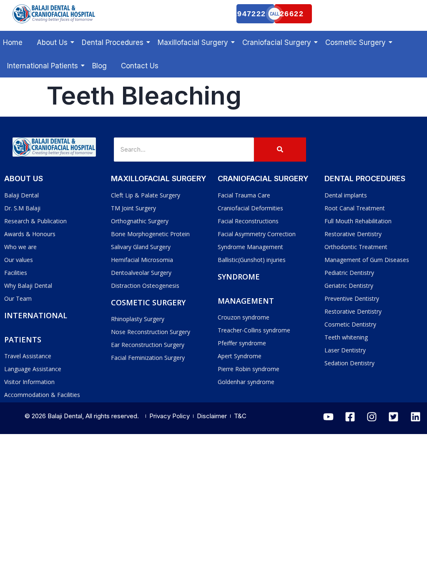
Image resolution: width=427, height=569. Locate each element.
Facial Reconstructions (248, 221)
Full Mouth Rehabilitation (358, 221)
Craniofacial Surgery (276, 42)
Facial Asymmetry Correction (257, 234)
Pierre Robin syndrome (248, 369)
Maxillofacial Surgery (193, 42)
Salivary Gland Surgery (141, 247)
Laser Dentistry (345, 350)
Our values (18, 260)
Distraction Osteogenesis (145, 285)
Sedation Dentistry (349, 363)
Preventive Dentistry (351, 298)
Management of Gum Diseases (366, 260)
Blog (99, 66)
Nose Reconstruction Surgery (150, 332)
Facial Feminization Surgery (148, 358)
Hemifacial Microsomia (142, 260)
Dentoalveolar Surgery (141, 273)
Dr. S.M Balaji (22, 208)
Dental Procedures (112, 42)
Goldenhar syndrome (246, 382)
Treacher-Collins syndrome (254, 330)
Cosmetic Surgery (355, 42)
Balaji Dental (21, 195)
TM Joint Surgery (133, 208)
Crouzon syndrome (243, 317)
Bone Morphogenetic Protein (150, 234)
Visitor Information (29, 382)
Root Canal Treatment (354, 208)
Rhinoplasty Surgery (137, 319)
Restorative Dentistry (353, 234)
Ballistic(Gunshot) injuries (252, 260)
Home (13, 42)
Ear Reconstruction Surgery (147, 345)
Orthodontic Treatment (355, 247)
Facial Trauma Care (244, 195)
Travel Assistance (27, 356)
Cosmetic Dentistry (350, 324)
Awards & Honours (29, 234)
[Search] (280, 149)
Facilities (15, 273)
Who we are (20, 247)
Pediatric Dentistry (349, 273)
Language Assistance (32, 369)
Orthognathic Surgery (139, 221)
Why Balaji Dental (28, 285)
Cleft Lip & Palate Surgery (145, 195)
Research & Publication (35, 221)
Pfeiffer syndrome (242, 343)
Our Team (18, 298)
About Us (52, 42)
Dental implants (345, 195)
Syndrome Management (250, 247)
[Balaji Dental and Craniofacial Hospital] (54, 13)
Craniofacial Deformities (250, 208)
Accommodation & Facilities (42, 395)
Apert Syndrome (239, 356)
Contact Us (139, 66)
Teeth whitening (346, 337)
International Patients (42, 66)
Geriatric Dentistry (348, 285)
